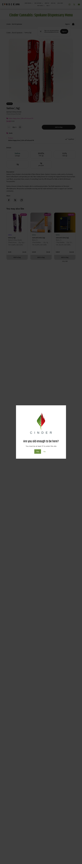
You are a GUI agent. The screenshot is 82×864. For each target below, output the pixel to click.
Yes (37, 452)
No (45, 452)
